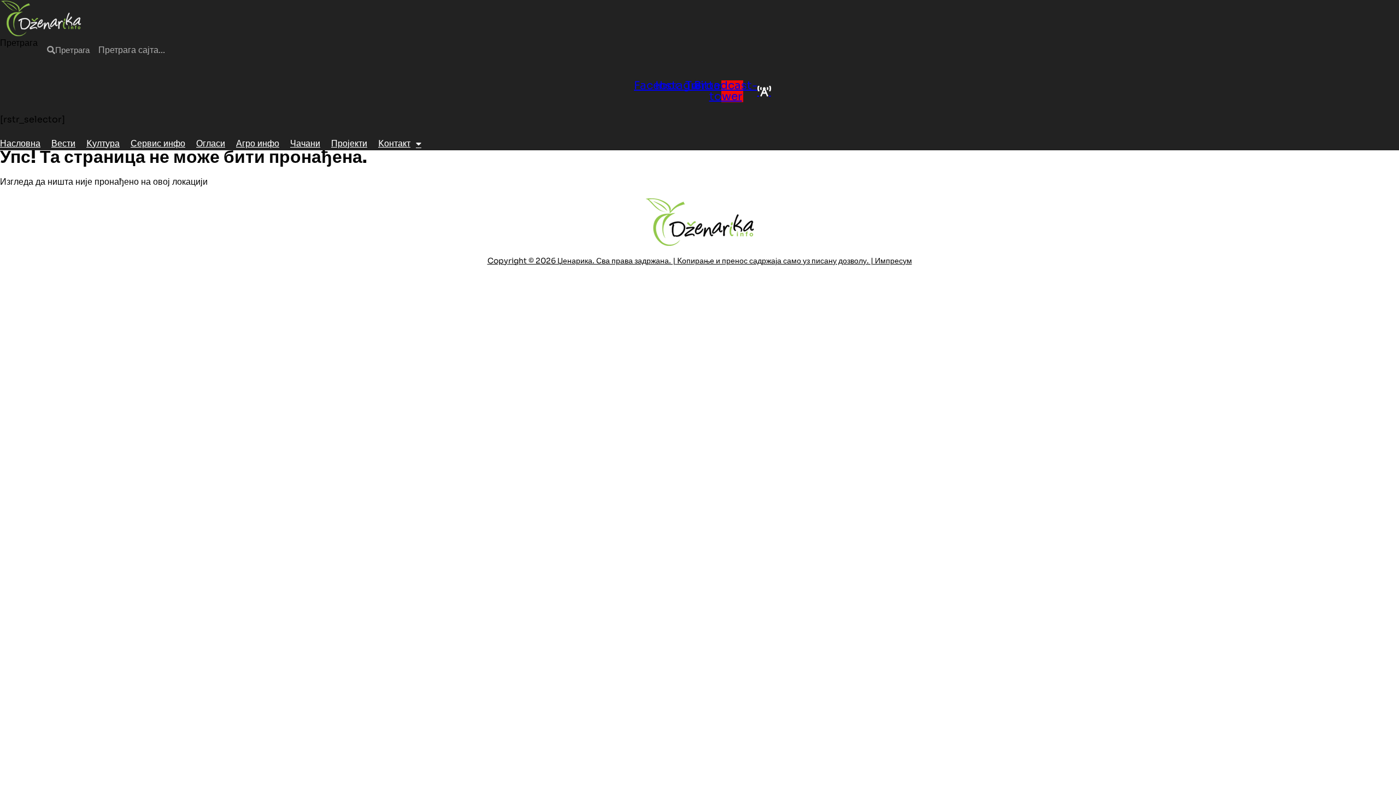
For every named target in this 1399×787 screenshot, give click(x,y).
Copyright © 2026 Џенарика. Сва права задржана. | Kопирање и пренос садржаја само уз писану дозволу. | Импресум (699, 261)
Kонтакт (394, 143)
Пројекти (349, 143)
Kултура (103, 143)
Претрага (19, 43)
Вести (63, 143)
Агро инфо (257, 143)
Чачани (305, 143)
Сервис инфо (158, 143)
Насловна (20, 143)
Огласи (210, 143)
